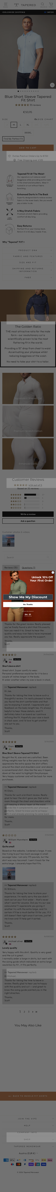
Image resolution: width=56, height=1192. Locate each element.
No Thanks (28, 604)
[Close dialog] (53, 572)
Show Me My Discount (28, 597)
